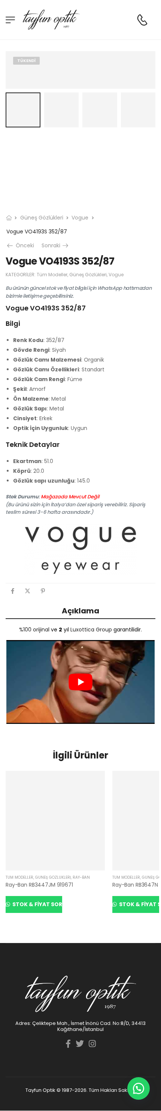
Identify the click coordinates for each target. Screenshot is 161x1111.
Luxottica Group (91, 629)
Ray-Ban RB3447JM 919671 (39, 884)
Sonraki (56, 245)
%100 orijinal (34, 629)
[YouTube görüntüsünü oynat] (80, 682)
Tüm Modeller (52, 274)
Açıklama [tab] (80, 610)
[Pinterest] (43, 591)
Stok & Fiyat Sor (36, 904)
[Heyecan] (27, 591)
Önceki (23, 245)
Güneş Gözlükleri (41, 217)
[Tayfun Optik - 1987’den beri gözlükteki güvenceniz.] (51, 19)
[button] (138, 1088)
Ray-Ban (81, 877)
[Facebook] (12, 591)
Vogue (80, 217)
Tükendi (26, 61)
